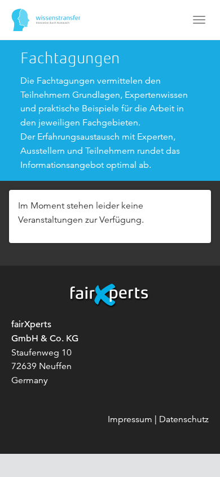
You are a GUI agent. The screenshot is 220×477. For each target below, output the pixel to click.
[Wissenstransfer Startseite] (46, 20)
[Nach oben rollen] (195, 452)
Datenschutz (184, 419)
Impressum (130, 419)
